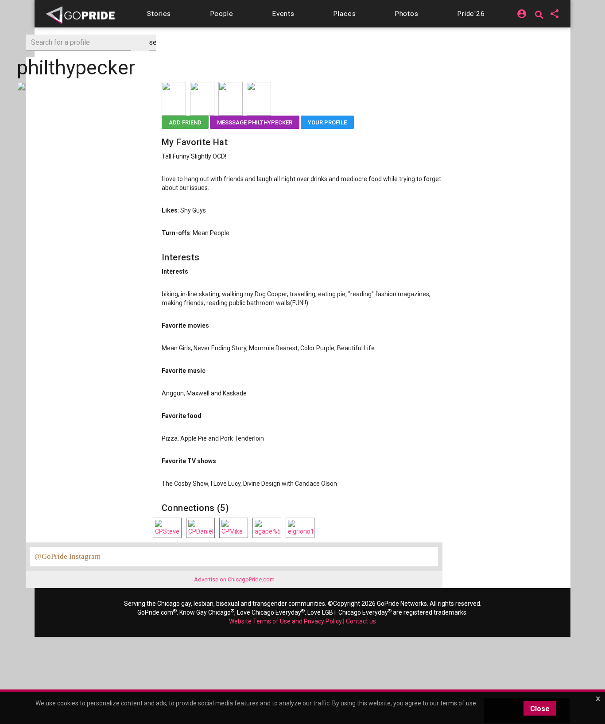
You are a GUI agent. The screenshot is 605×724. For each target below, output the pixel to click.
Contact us (361, 621)
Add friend (185, 122)
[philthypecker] (21, 85)
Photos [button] (407, 14)
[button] (159, 13)
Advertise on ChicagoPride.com (234, 579)
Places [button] (344, 14)
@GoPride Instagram (68, 556)
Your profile (327, 122)
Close (540, 709)
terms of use (458, 703)
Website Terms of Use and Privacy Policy (285, 621)
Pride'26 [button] (471, 14)
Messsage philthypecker (254, 122)
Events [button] (283, 14)
